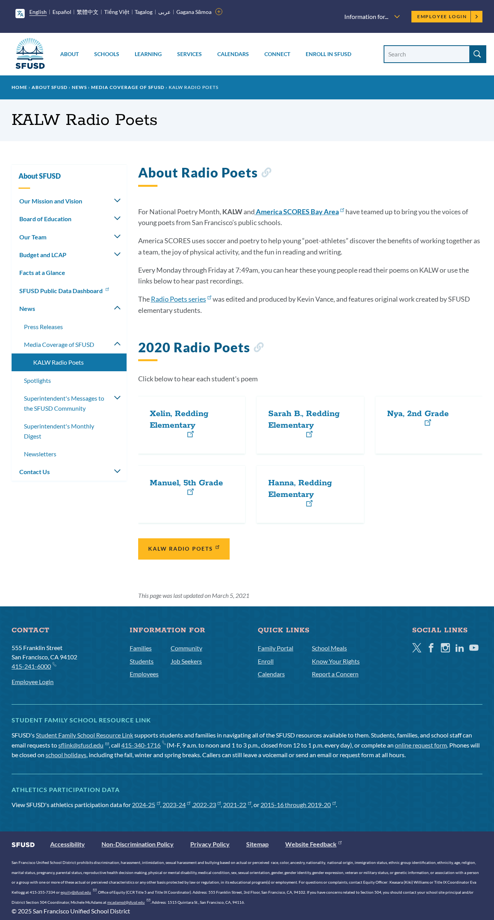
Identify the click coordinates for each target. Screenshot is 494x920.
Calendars (233, 54)
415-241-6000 (31, 666)
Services (189, 54)
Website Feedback (311, 844)
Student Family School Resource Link (84, 735)
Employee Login (442, 16)
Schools (106, 54)
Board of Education (45, 218)
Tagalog (143, 12)
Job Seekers (186, 661)
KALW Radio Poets (180, 548)
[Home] (30, 55)
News (79, 87)
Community (186, 648)
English (38, 12)
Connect (277, 54)
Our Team (32, 237)
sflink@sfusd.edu (80, 745)
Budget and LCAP (42, 254)
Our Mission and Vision (50, 201)
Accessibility (67, 844)
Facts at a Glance (42, 272)
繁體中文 (87, 12)
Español (61, 12)
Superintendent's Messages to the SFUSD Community (64, 403)
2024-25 (143, 804)
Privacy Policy (210, 844)
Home (19, 87)
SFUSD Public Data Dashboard (61, 290)
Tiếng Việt (116, 12)
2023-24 (174, 804)
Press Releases (43, 326)
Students (142, 661)
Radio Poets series (178, 299)
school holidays (66, 754)
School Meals (329, 648)
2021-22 (234, 804)
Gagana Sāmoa (193, 12)
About (69, 54)
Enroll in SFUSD (328, 54)
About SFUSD (50, 87)
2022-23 (204, 804)
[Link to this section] (266, 173)
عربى (164, 12)
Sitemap (257, 844)
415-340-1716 (141, 745)
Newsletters (40, 453)
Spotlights (37, 380)
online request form (421, 745)
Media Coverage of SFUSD (127, 87)
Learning (148, 54)
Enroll (266, 661)
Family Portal (275, 648)
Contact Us (34, 471)
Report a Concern (335, 674)
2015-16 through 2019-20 (296, 804)
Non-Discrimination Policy (138, 844)
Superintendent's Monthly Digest (59, 431)
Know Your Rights (336, 661)
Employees (144, 674)
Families (141, 648)
